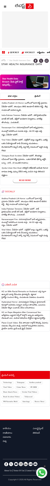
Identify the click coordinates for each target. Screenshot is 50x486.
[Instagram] (21, 464)
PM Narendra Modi (10, 402)
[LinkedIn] (26, 464)
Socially (30, 52)
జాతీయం (7, 428)
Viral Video (7, 387)
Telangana (20, 383)
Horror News (39, 402)
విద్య (4, 441)
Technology (7, 383)
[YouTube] (16, 464)
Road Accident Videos (11, 397)
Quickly (14, 52)
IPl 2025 (33, 387)
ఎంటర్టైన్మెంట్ (38, 428)
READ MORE (25, 180)
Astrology (26, 402)
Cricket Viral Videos (29, 392)
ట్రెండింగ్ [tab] (37, 96)
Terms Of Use (18, 470)
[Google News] (30, 464)
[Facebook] (6, 464)
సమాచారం (7, 437)
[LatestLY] (24, 6)
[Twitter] (41, 61)
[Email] (35, 464)
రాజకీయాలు (7, 433)
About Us (8, 470)
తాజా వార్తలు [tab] (12, 96)
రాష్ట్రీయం (41, 52)
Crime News (21, 387)
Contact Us (30, 470)
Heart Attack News (10, 392)
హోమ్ (3, 60)
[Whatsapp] (47, 61)
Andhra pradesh (35, 383)
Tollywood (28, 397)
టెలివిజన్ (36, 433)
